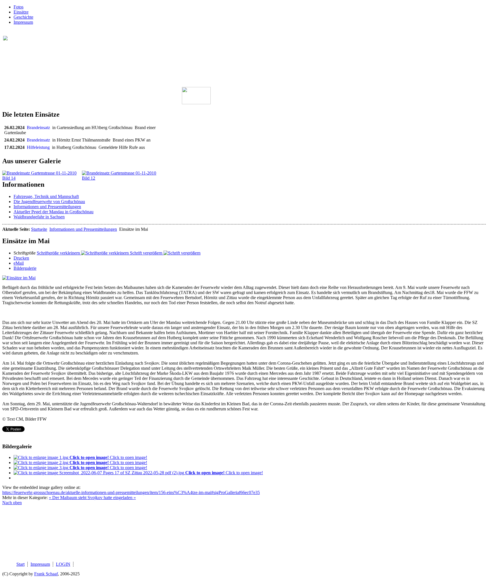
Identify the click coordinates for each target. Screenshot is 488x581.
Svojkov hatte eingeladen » (112, 497)
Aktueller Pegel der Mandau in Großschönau (53, 211)
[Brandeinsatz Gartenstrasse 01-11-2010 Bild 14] (42, 178)
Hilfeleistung (39, 147)
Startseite (39, 229)
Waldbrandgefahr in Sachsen (39, 216)
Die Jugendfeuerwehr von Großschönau (49, 201)
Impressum (23, 22)
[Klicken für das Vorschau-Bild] (19, 277)
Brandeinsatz (39, 127)
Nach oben (12, 502)
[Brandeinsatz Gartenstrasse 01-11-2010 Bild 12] (122, 178)
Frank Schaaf (46, 573)
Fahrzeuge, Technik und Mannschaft (46, 196)
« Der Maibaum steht (68, 497)
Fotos (18, 7)
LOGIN (63, 564)
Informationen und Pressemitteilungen (47, 206)
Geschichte (23, 17)
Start (20, 564)
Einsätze (21, 12)
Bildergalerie (25, 268)
